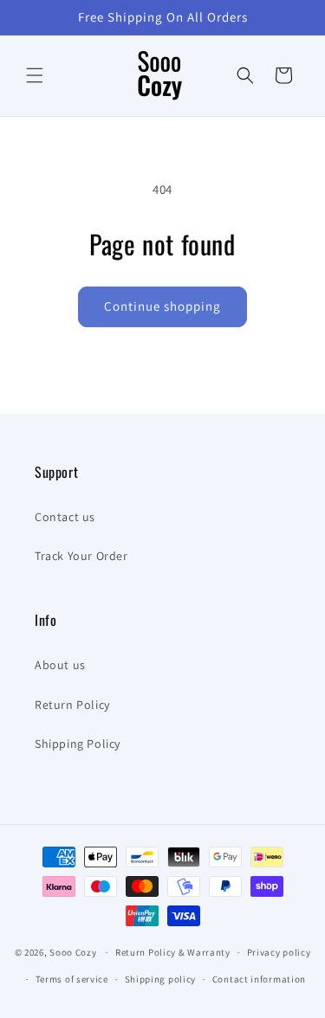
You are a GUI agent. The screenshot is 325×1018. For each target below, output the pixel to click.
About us (60, 665)
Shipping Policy (77, 743)
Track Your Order (81, 556)
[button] (35, 75)
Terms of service (72, 979)
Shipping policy (161, 979)
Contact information (259, 979)
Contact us (65, 517)
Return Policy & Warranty (173, 952)
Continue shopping (162, 306)
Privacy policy (279, 952)
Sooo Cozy (72, 952)
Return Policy (72, 704)
